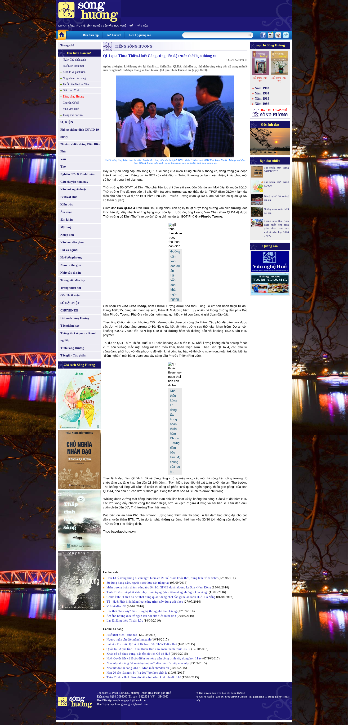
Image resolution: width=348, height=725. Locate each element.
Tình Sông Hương (72, 348)
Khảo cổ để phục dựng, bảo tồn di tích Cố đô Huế (138, 653)
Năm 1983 (262, 88)
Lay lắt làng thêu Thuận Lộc (125, 620)
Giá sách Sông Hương (74, 318)
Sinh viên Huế (71, 109)
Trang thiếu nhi (70, 287)
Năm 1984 (262, 93)
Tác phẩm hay (70, 325)
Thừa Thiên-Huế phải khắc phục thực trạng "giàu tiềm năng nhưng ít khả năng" (157, 592)
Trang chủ (67, 45)
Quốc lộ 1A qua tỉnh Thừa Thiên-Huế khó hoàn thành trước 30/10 (149, 649)
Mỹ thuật (66, 227)
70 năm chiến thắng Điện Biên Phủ (80, 147)
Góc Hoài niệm (70, 295)
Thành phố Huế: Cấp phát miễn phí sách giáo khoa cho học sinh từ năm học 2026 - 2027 (276, 228)
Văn (63, 159)
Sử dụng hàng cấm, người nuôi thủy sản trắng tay (138, 582)
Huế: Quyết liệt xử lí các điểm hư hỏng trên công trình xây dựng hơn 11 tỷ (154, 658)
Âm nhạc (66, 212)
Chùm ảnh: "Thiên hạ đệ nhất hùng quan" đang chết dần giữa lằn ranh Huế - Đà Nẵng (161, 597)
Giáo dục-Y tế (71, 90)
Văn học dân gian (72, 242)
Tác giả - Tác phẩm (73, 355)
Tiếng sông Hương (73, 96)
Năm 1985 (262, 98)
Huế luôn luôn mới (79, 53)
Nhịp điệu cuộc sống (74, 78)
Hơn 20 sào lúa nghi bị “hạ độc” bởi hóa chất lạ (137, 672)
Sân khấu (66, 219)
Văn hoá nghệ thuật (73, 189)
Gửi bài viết (114, 35)
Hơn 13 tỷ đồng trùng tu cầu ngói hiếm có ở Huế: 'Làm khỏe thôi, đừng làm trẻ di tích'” (162, 578)
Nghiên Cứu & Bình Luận (77, 174)
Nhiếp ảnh (67, 234)
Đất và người (69, 250)
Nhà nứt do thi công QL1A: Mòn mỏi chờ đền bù (138, 668)
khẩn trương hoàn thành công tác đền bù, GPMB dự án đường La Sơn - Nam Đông (159, 587)
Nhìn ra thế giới (70, 265)
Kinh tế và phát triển (74, 72)
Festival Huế (68, 197)
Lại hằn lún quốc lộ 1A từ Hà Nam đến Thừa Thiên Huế (142, 644)
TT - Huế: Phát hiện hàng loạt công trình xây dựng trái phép (145, 601)
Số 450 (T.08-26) (260, 79)
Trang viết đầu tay (72, 280)
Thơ (63, 166)
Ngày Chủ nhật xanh (74, 59)
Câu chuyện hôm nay (74, 181)
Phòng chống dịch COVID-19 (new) (79, 133)
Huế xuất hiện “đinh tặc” (122, 634)
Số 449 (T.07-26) (279, 79)
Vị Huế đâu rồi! (116, 606)
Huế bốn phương (71, 257)
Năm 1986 (262, 104)
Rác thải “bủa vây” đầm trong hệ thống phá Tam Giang (142, 611)
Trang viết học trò (73, 115)
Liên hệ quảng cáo (140, 35)
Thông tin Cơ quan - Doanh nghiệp (78, 336)
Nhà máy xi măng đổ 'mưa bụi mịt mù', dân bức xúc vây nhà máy (148, 663)
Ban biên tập (91, 35)
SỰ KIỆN (66, 122)
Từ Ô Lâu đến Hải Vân (76, 84)
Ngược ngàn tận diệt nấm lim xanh (129, 639)
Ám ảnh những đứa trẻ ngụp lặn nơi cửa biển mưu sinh (141, 616)
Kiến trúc (66, 204)
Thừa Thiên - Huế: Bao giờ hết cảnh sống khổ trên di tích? (144, 677)
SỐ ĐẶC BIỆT (70, 303)
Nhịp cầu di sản (70, 272)
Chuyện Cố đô (71, 102)
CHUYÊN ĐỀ (69, 310)
